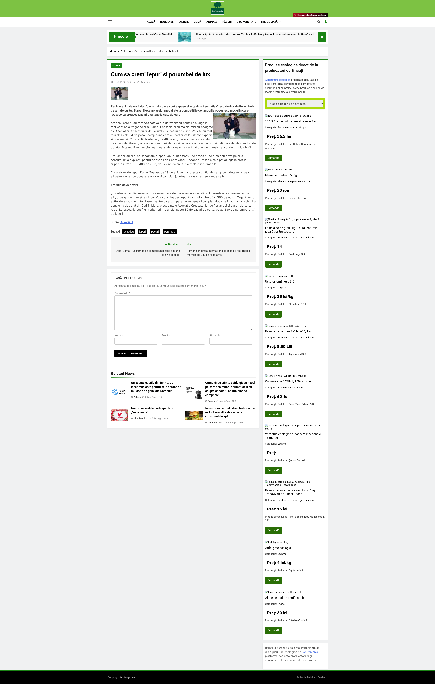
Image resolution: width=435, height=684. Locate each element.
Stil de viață (269, 21)
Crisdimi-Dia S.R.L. (299, 620)
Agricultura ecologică (277, 79)
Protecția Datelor (306, 677)
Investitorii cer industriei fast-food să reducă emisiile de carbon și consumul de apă (230, 412)
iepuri (142, 231)
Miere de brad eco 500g (281, 175)
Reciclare (166, 21)
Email (166, 335)
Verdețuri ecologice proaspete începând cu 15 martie (294, 435)
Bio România (310, 652)
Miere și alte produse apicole (293, 181)
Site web (214, 335)
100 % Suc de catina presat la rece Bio (290, 121)
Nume (118, 335)
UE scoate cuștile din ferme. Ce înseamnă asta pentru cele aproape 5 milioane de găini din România (156, 387)
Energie (184, 21)
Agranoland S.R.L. (299, 354)
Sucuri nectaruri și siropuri (292, 127)
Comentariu (122, 293)
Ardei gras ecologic (278, 548)
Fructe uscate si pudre (290, 387)
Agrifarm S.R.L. (297, 570)
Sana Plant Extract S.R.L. (303, 404)
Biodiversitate (246, 21)
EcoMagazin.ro (128, 677)
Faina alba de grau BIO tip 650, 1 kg (288, 331)
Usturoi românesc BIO (279, 281)
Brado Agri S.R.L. (298, 254)
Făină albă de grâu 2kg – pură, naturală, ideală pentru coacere (291, 229)
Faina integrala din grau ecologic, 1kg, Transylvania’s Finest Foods (290, 492)
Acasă (151, 21)
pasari (155, 231)
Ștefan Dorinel (297, 460)
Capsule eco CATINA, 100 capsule (288, 381)
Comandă (273, 157)
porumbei (170, 231)
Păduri (227, 21)
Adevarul (126, 222)
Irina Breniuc (140, 418)
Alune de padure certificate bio (285, 598)
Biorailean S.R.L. (298, 304)
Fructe (281, 603)
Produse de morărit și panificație (295, 237)
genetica (129, 231)
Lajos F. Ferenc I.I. (299, 198)
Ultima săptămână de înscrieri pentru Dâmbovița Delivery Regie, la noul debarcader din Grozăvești (223, 34)
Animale (211, 21)
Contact (322, 677)
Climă (197, 21)
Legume (281, 287)
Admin (137, 397)
